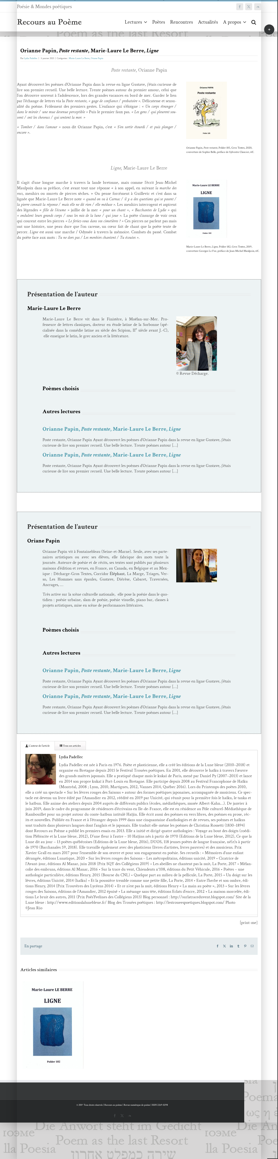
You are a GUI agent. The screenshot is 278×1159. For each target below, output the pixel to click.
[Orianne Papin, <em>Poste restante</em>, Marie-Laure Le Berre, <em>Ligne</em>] (52, 1025)
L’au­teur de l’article (39, 746)
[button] (253, 21)
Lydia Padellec (30, 58)
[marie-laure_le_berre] (196, 318)
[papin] (196, 550)
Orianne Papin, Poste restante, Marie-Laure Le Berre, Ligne (47, 1017)
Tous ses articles (71, 746)
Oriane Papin (97, 58)
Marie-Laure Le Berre (79, 58)
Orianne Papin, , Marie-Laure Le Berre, (112, 429)
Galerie (59, 1017)
